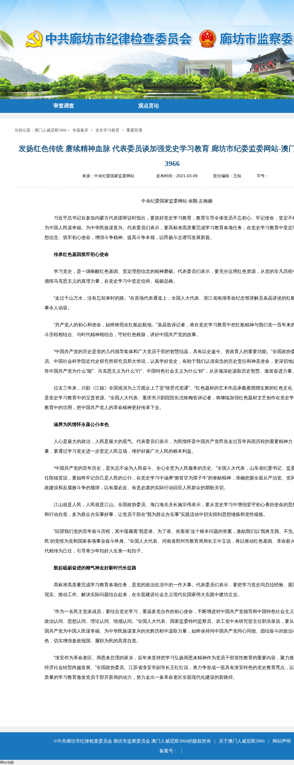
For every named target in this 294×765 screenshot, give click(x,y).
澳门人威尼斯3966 (50, 130)
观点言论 (148, 106)
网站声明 (281, 741)
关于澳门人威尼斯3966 (242, 741)
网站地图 (7, 762)
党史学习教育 (107, 130)
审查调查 (63, 106)
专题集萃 (80, 130)
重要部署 (134, 130)
